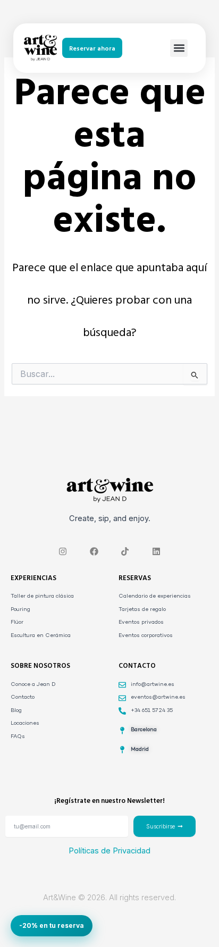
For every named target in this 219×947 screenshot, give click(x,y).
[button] (179, 48)
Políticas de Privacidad (109, 851)
